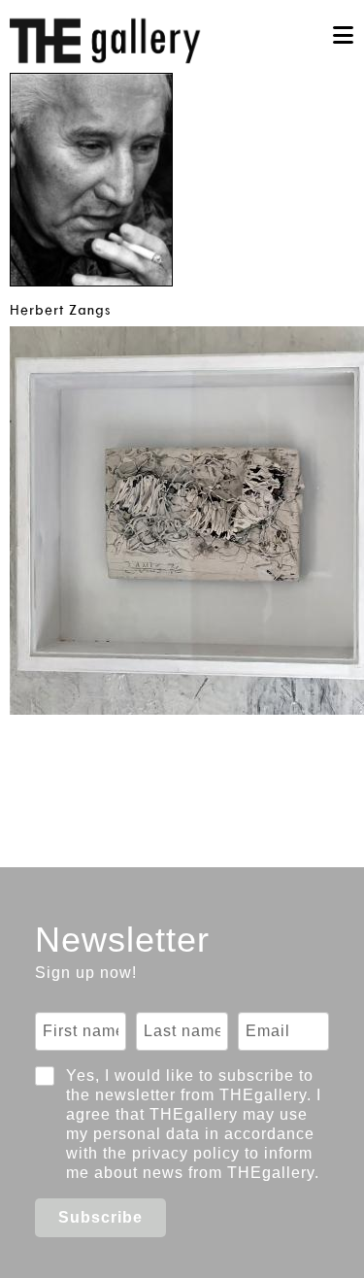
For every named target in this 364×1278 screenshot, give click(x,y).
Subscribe (100, 1217)
